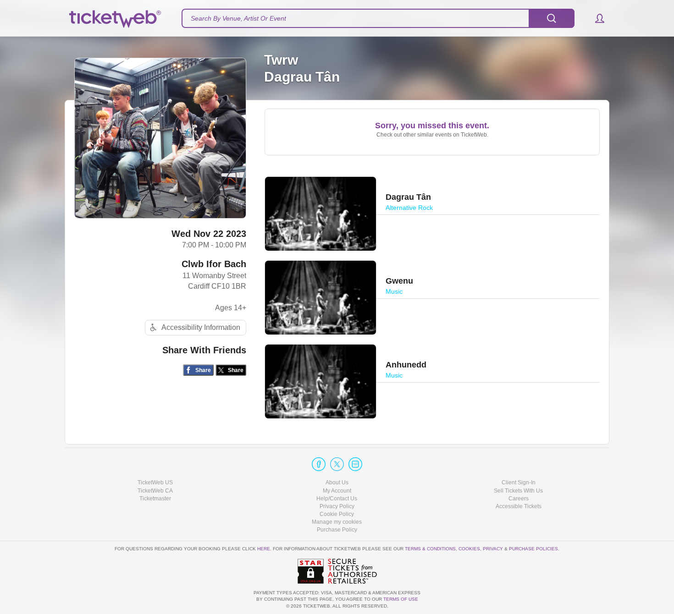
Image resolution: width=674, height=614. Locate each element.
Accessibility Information (200, 327)
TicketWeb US (155, 482)
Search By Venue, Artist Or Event (238, 18)
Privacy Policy (337, 506)
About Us (337, 482)
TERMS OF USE (400, 599)
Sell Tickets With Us (518, 491)
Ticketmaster (155, 498)
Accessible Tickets (518, 506)
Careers (518, 498)
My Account (337, 491)
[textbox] (378, 18)
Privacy (493, 548)
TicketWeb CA (155, 491)
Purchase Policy (337, 529)
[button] (595, 18)
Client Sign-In (519, 482)
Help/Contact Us (336, 498)
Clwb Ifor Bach (214, 264)
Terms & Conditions (430, 548)
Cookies (469, 548)
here (263, 548)
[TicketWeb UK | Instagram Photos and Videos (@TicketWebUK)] (355, 464)
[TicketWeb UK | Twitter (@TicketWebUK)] (337, 464)
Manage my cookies (337, 522)
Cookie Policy (337, 514)
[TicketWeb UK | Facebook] (319, 464)
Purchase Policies (533, 548)
